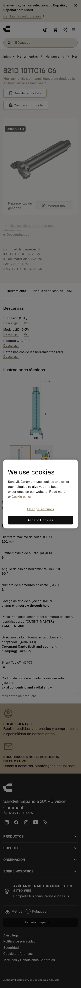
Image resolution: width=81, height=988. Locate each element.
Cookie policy (22, 497)
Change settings (40, 509)
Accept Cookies (40, 520)
